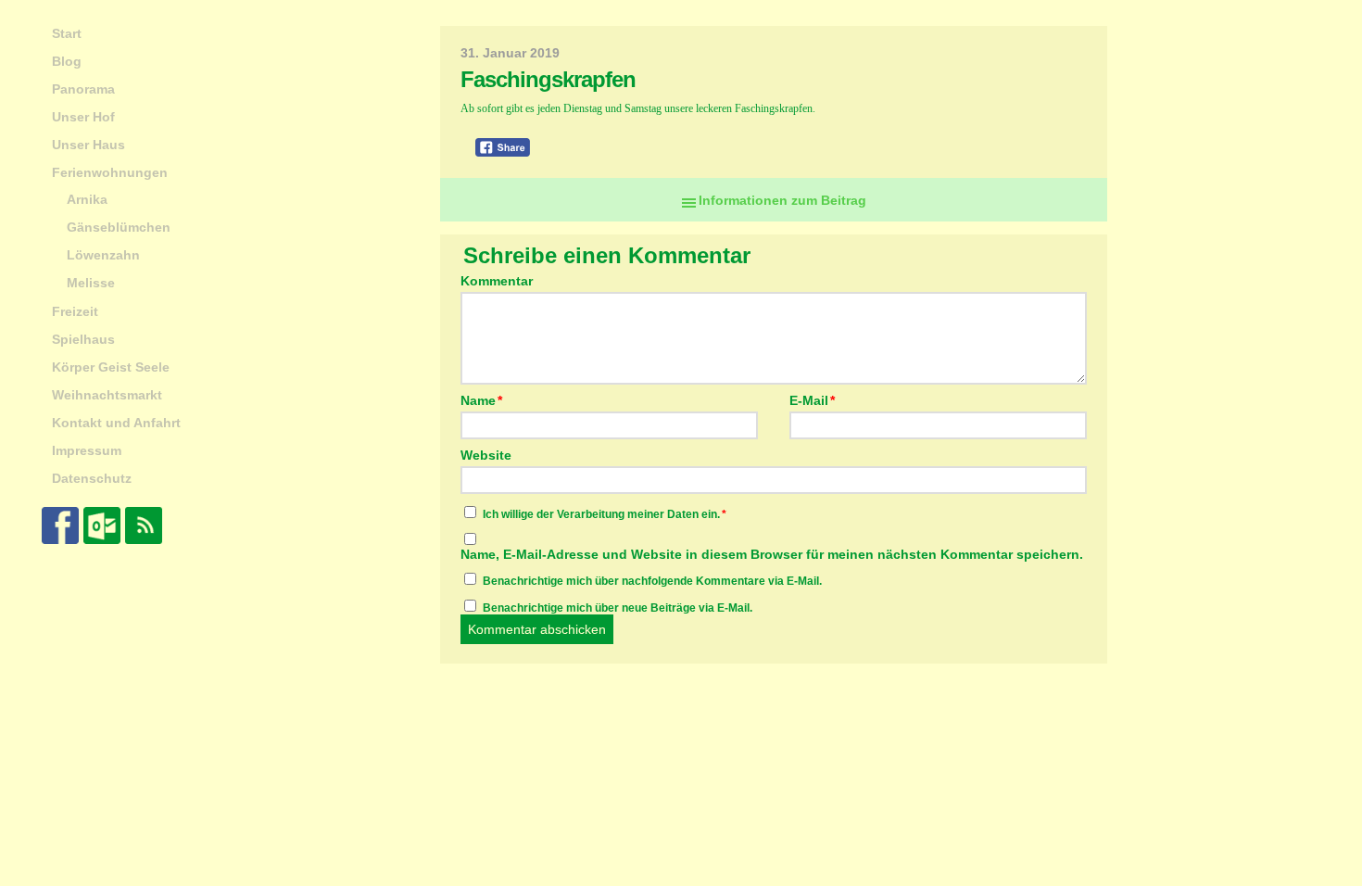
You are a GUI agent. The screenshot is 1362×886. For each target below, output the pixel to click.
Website (485, 455)
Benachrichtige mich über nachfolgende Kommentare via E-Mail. (652, 581)
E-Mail (812, 400)
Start (67, 33)
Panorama (83, 88)
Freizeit (75, 311)
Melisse (91, 282)
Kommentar (496, 280)
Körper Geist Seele (111, 367)
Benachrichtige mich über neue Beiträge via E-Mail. (617, 607)
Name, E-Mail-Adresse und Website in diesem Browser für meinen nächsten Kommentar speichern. (771, 554)
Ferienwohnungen (110, 172)
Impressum (86, 450)
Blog (67, 61)
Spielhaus (83, 339)
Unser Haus (88, 144)
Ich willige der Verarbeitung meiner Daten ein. (604, 514)
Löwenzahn (103, 254)
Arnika (87, 199)
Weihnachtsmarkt (107, 394)
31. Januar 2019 (510, 52)
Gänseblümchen (118, 227)
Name (481, 400)
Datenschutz (92, 478)
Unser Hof (83, 116)
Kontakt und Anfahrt (116, 422)
